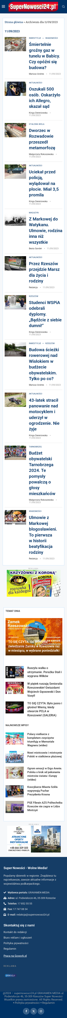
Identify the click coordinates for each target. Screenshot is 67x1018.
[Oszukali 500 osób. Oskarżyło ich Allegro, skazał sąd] (15, 89)
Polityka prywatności (27, 1002)
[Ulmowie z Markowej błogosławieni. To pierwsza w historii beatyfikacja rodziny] (15, 517)
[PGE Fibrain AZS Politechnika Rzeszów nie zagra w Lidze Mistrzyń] (15, 807)
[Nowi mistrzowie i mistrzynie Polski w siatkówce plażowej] (15, 757)
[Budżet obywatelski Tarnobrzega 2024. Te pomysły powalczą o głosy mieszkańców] (15, 453)
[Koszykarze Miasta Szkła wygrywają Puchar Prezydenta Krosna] (15, 791)
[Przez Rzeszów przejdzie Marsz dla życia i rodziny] (15, 263)
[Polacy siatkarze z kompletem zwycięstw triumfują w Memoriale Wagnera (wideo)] (15, 738)
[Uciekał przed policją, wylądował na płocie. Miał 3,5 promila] (15, 171)
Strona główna (14, 22)
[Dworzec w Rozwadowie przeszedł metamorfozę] (15, 130)
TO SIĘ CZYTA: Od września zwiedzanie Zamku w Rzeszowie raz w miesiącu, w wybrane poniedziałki (34, 646)
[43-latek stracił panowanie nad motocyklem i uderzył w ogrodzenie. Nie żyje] (15, 400)
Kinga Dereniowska (38, 113)
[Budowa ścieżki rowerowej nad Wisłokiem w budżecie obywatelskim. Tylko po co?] (15, 349)
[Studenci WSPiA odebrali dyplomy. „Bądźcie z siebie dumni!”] (15, 302)
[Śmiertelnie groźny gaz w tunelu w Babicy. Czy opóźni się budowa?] (15, 44)
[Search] (63, 6)
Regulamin (48, 1002)
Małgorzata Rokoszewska (41, 154)
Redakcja (33, 287)
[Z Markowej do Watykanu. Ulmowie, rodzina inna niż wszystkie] (15, 219)
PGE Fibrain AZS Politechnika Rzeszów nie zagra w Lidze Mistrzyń (44, 806)
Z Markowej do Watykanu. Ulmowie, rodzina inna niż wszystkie (45, 231)
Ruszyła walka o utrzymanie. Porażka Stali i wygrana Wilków (44, 672)
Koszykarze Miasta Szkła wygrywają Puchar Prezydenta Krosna (42, 790)
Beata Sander (35, 248)
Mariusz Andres (36, 74)
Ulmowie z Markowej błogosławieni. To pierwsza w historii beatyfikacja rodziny (43, 535)
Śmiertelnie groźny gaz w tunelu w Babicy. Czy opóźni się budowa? (44, 56)
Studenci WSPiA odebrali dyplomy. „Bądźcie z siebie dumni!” (45, 314)
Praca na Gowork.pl (15, 955)
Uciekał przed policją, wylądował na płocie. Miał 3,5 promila (44, 183)
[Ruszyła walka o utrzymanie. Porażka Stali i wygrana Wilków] (15, 672)
